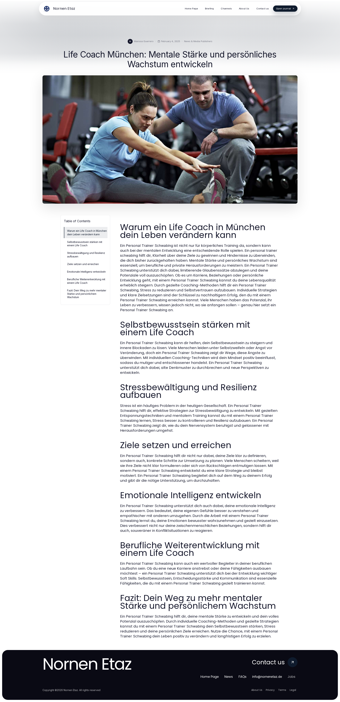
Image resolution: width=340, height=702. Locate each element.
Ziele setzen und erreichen (83, 264)
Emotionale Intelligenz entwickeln (86, 271)
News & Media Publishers (198, 41)
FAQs (242, 676)
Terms (282, 690)
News (228, 676)
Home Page (209, 676)
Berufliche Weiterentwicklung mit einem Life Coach (86, 281)
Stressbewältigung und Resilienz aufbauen (86, 254)
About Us (256, 690)
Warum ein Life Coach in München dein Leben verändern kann (87, 232)
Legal (293, 690)
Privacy (270, 690)
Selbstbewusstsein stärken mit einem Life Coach (84, 243)
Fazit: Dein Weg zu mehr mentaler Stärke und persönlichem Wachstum (86, 294)
